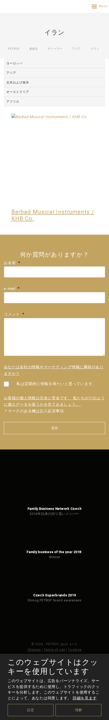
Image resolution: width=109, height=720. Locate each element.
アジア (11, 73)
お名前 (12, 263)
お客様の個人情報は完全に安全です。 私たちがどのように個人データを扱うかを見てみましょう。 (54, 401)
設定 (30, 710)
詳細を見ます (85, 698)
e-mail (12, 288)
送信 (54, 428)
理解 (78, 710)
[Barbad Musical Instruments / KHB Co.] (54, 157)
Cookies (74, 650)
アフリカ (12, 101)
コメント (14, 314)
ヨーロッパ (14, 63)
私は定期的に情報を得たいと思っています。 (56, 384)
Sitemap (34, 650)
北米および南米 (17, 82)
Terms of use (54, 650)
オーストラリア (17, 92)
